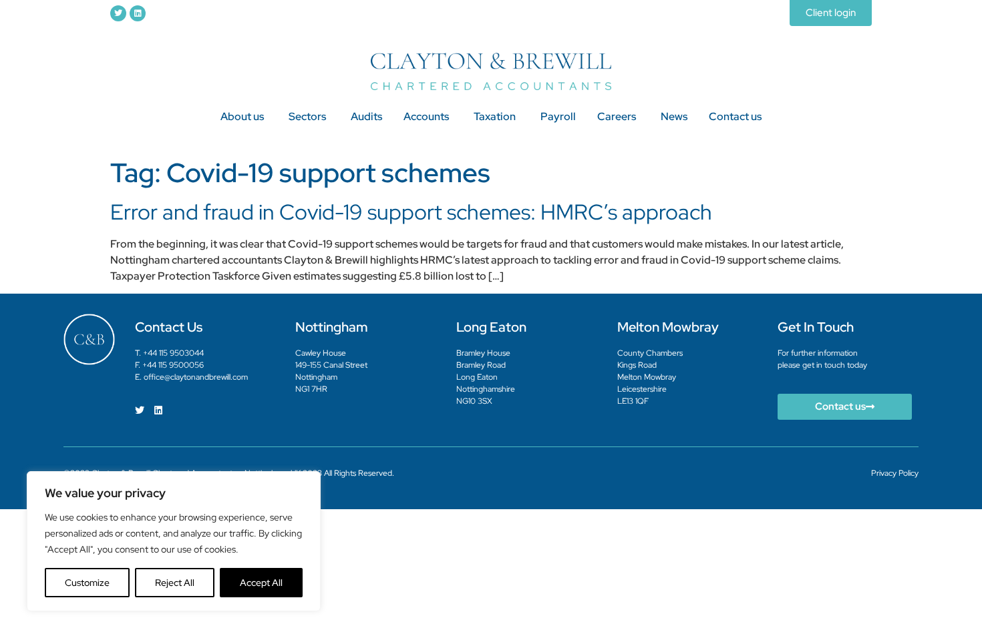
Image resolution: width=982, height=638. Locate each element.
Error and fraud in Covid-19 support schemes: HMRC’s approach (411, 212)
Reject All (174, 583)
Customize (87, 583)
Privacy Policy (895, 473)
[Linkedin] (138, 13)
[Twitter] (118, 13)
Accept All (261, 583)
